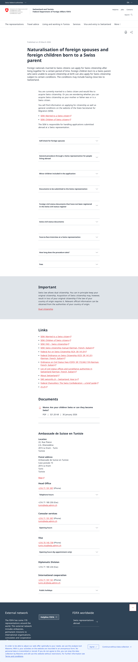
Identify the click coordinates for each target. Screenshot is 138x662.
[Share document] (131, 32)
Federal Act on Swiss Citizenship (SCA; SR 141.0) (63, 351)
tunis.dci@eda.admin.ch (49, 583)
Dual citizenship (45, 309)
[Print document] (126, 32)
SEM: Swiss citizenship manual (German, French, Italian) (66, 348)
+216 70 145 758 (45, 542)
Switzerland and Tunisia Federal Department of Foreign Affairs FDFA (52, 10)
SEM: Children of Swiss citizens (55, 119)
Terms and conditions (14, 656)
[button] (14, 24)
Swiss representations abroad (83, 621)
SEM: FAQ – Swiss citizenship (54, 344)
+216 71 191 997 (45, 488)
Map (40, 477)
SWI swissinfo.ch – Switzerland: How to (59, 379)
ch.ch (43, 387)
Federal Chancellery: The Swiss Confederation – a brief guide (68, 383)
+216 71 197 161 (45, 580)
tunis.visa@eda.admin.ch (49, 545)
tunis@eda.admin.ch (47, 505)
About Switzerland (49, 375)
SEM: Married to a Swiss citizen (55, 115)
